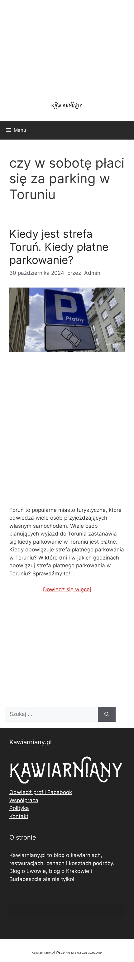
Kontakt (18, 816)
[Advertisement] (67, 434)
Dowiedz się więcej (67, 589)
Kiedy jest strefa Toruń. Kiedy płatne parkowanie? (58, 246)
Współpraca (23, 800)
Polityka (19, 808)
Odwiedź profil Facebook (40, 792)
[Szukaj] (107, 714)
